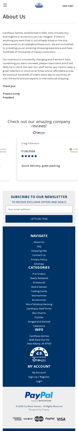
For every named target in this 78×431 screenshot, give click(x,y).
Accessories (39, 299)
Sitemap (39, 263)
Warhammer (39, 295)
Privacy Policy (39, 259)
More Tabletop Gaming (39, 304)
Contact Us (39, 255)
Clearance (39, 326)
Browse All (39, 282)
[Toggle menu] (5, 5)
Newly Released (39, 278)
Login (39, 381)
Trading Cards (39, 291)
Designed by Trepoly (39, 409)
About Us (39, 242)
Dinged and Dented (39, 321)
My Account (39, 372)
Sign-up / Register (39, 376)
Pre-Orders (39, 273)
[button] (39, 355)
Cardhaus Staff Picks (39, 308)
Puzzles (39, 317)
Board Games (39, 286)
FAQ (39, 246)
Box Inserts (39, 313)
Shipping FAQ (39, 250)
